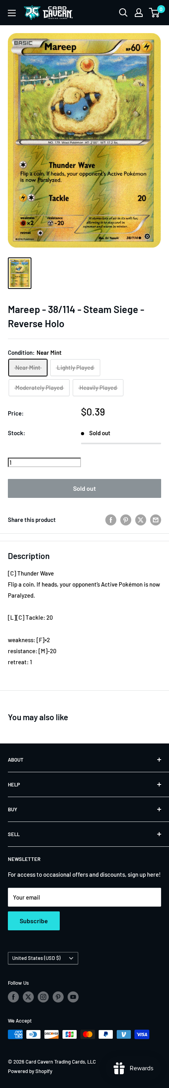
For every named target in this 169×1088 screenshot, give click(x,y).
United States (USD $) (36, 958)
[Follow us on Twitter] (28, 996)
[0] (155, 12)
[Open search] (123, 12)
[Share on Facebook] (110, 519)
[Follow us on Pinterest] (58, 996)
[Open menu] (12, 13)
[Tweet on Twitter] (140, 519)
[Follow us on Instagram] (43, 996)
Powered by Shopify (30, 1071)
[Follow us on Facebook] (13, 996)
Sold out (84, 488)
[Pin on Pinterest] (125, 519)
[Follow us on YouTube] (73, 996)
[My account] (139, 12)
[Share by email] (155, 519)
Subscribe (34, 920)
